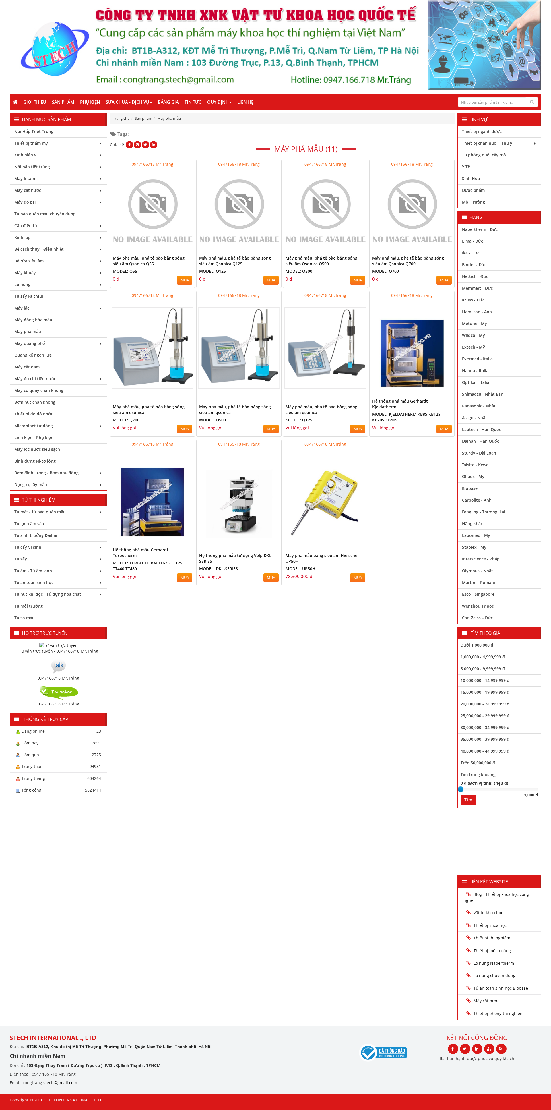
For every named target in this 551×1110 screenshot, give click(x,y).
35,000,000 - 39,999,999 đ (485, 739)
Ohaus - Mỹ (473, 476)
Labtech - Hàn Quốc (481, 429)
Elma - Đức (472, 241)
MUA (185, 280)
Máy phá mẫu (27, 331)
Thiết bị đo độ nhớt (33, 414)
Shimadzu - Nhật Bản (482, 394)
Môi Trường (473, 202)
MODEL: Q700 (385, 271)
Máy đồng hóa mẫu (33, 319)
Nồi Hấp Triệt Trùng (33, 131)
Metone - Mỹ (474, 323)
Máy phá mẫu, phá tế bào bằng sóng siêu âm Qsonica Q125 (235, 260)
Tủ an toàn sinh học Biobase (501, 988)
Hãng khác (472, 523)
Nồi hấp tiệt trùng (32, 166)
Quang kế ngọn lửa (33, 355)
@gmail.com (65, 1082)
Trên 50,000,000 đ (478, 762)
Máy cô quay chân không (38, 390)
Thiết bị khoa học (490, 925)
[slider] (460, 789)
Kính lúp (22, 237)
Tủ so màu (24, 617)
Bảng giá (168, 102)
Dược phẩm (473, 190)
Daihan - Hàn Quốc (480, 441)
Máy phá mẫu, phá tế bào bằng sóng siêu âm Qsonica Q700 (408, 260)
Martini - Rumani (478, 582)
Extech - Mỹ (473, 347)
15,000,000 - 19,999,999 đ (485, 692)
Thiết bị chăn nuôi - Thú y (487, 143)
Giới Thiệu (34, 102)
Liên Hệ (245, 102)
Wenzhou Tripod (478, 606)
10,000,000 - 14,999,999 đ (485, 680)
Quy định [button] (218, 102)
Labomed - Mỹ (476, 535)
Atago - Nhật (474, 417)
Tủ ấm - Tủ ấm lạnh (33, 570)
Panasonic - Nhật (479, 406)
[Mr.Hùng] (58, 692)
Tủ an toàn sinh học (33, 582)
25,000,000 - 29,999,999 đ (485, 715)
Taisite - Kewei (476, 464)
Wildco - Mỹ (473, 335)
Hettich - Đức (475, 276)
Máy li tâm (24, 178)
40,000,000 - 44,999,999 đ (485, 751)
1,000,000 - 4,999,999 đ (483, 657)
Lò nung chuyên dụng (494, 975)
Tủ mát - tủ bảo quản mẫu (40, 512)
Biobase (470, 488)
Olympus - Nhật (477, 570)
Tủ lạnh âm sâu (29, 523)
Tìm (468, 799)
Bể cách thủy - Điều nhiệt (39, 249)
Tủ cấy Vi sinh (27, 547)
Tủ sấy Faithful (28, 296)
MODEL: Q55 (125, 271)
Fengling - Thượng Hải (483, 512)
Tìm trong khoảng (478, 774)
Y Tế (466, 166)
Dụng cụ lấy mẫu (30, 484)
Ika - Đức (470, 253)
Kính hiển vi (26, 155)
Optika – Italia (475, 382)
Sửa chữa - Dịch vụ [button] (127, 102)
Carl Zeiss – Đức (477, 617)
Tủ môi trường (28, 606)
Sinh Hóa (471, 178)
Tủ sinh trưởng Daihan (36, 535)
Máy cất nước (27, 190)
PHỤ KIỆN (90, 102)
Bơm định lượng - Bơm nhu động (46, 472)
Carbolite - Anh (477, 500)
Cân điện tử (25, 225)
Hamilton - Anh (477, 311)
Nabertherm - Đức (480, 229)
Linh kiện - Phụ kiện (33, 437)
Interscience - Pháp (481, 559)
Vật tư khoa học (488, 912)
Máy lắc (21, 308)
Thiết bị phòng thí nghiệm (499, 1013)
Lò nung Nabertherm (494, 963)
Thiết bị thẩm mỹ (31, 143)
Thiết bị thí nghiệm (492, 938)
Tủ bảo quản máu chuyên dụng (44, 213)
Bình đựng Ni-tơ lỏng (35, 461)
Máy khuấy (25, 272)
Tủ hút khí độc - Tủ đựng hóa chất (47, 594)
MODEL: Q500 (299, 271)
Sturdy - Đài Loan (479, 453)
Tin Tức (193, 102)
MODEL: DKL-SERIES (218, 568)
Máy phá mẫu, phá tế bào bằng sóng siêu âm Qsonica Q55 (149, 260)
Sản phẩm (63, 102)
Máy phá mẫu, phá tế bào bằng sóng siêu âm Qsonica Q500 (321, 260)
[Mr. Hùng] (58, 665)
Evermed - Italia (477, 358)
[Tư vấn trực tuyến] (58, 645)
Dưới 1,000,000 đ (477, 645)
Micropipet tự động (33, 425)
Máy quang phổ (29, 343)
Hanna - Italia (475, 370)
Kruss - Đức (473, 300)
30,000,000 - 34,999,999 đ (485, 727)
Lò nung (22, 284)
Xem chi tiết (179, 248)
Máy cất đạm (27, 367)
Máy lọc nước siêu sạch (37, 449)
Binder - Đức (474, 264)
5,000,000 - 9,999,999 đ (483, 668)
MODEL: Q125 (212, 271)
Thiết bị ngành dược (482, 131)
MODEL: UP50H (300, 568)
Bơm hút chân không (34, 402)
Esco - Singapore (478, 594)
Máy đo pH (25, 202)
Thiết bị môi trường (492, 950)
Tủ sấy (20, 559)
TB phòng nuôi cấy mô (484, 155)
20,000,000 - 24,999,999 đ (485, 704)
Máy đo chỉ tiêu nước (35, 378)
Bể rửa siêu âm (29, 261)
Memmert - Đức (477, 288)
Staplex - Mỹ (474, 547)
